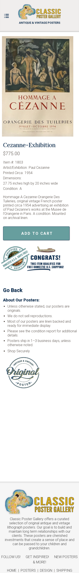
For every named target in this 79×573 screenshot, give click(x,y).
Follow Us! (10, 557)
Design (46, 570)
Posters (28, 570)
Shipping (64, 570)
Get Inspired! (37, 557)
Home (11, 570)
